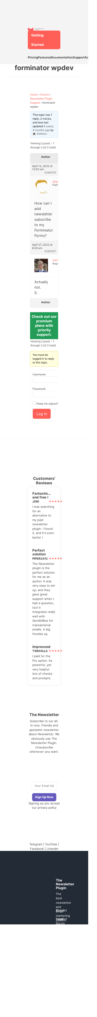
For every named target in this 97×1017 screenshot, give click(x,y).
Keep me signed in (48, 403)
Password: (39, 388)
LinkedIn (52, 848)
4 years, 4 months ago (43, 128)
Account (91, 57)
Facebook (37, 848)
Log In (41, 414)
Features (44, 57)
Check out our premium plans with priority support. (44, 325)
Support (79, 57)
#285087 (50, 251)
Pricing (33, 57)
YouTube (51, 844)
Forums (44, 94)
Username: (39, 374)
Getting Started (37, 40)
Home (34, 94)
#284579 (50, 172)
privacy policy (47, 807)
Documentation (62, 57)
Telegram (35, 844)
